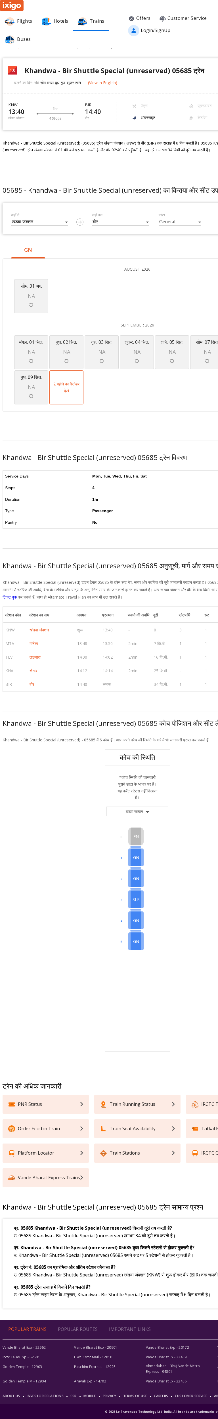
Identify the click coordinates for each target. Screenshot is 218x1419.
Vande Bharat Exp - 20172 (167, 1347)
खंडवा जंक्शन (39, 630)
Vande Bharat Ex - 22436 (166, 1381)
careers (161, 1395)
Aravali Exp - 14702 (90, 1381)
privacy (109, 1395)
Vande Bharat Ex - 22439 (166, 1357)
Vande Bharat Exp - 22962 (24, 1347)
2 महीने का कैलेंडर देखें (66, 387)
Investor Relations (45, 1395)
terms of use (135, 1395)
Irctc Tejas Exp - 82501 (21, 1357)
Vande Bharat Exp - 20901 (95, 1347)
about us (11, 1395)
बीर (32, 684)
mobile (89, 1395)
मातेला (34, 643)
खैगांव (33, 670)
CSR (73, 1395)
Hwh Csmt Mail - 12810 (93, 1357)
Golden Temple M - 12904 (24, 1381)
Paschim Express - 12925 (95, 1366)
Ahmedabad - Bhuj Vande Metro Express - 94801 (173, 1368)
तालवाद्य (35, 657)
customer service (191, 1395)
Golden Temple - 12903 (22, 1366)
